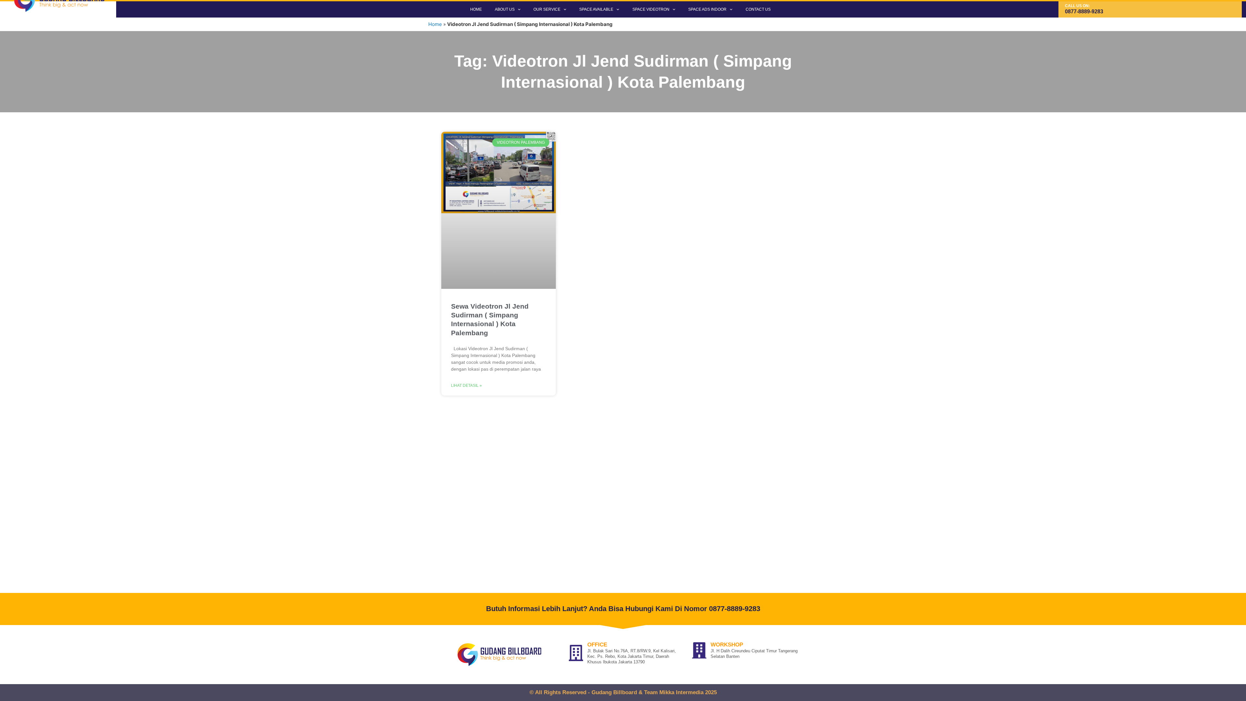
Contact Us (758, 9)
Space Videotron (650, 9)
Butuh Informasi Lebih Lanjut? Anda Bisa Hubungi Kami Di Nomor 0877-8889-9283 (623, 609)
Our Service (546, 9)
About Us (505, 9)
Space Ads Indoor (707, 9)
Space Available (596, 9)
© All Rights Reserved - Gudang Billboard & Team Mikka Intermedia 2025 (623, 692)
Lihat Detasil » (466, 385)
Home (476, 9)
